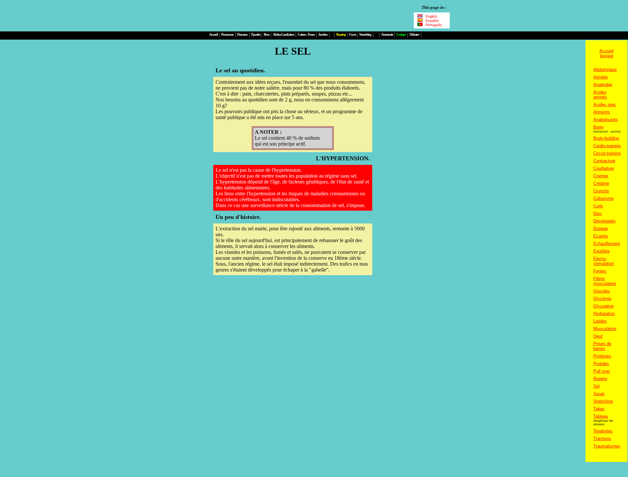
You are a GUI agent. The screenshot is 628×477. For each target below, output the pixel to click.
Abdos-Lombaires (283, 34)
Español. (432, 21)
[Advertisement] (292, 15)
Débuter (414, 34)
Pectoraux (227, 34)
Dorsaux (242, 34)
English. (432, 16)
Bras (266, 34)
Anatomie (387, 34)
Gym (352, 34)
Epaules (255, 34)
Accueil (213, 34)
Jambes (322, 34)
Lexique (401, 34)
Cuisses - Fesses (306, 34)
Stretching (365, 34)
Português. (433, 25)
